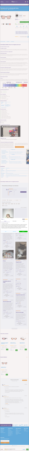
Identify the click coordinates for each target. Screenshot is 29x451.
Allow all (23, 231)
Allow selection (14, 231)
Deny (5, 231)
